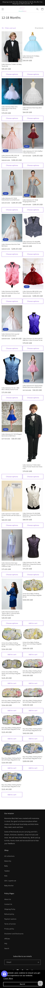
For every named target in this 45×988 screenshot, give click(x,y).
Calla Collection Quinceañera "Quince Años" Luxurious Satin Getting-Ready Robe (11, 613)
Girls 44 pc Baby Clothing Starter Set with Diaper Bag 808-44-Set (32, 701)
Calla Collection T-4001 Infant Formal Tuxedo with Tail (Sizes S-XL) (11, 515)
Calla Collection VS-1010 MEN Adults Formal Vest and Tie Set (32, 242)
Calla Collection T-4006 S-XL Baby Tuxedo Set (12, 65)
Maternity (7, 861)
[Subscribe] (38, 962)
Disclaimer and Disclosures (13, 934)
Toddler (7, 871)
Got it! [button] (22, 984)
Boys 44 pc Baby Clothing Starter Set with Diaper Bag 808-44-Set (32, 757)
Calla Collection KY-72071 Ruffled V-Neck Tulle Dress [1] (32, 152)
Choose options (12, 74)
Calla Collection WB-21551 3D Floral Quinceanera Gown (10, 156)
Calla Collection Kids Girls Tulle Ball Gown (11, 245)
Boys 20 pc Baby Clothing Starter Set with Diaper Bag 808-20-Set (11, 785)
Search (6, 948)
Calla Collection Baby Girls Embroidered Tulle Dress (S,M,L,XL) (9, 108)
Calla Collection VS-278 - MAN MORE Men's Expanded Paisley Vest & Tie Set (32, 564)
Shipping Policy (9, 909)
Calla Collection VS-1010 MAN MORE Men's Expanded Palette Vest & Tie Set (32, 514)
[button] (2, 9)
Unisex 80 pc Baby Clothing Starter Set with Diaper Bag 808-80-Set (32, 595)
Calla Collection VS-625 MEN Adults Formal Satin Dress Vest (11, 292)
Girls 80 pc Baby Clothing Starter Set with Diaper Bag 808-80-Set (32, 671)
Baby (6, 866)
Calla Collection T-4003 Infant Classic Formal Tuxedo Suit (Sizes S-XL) (32, 466)
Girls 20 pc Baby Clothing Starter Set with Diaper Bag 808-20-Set (11, 728)
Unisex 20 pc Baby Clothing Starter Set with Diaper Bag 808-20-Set (11, 673)
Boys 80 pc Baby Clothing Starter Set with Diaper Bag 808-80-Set (32, 729)
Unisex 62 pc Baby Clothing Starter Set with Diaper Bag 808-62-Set (11, 644)
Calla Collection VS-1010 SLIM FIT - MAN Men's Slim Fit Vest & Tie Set (33, 339)
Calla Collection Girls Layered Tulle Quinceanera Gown (10, 335)
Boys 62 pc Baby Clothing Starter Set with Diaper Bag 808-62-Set (11, 759)
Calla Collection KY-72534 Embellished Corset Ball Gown (11, 199)
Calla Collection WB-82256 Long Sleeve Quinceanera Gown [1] (32, 292)
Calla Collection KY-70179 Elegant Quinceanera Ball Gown (12, 435)
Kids (5, 876)
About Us (7, 899)
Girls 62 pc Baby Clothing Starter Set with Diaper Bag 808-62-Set (11, 701)
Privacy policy (9, 929)
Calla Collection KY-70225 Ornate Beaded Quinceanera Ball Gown (32, 386)
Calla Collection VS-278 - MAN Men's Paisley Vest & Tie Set (10, 388)
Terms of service (10, 924)
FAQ (5, 944)
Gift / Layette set (10, 881)
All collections (9, 856)
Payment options (10, 919)
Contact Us (8, 904)
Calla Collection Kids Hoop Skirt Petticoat (32, 108)
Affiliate (7, 939)
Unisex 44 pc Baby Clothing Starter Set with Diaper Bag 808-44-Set (32, 643)
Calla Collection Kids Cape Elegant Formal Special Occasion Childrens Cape (11, 564)
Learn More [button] (8, 978)
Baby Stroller (9, 886)
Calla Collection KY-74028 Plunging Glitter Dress (30, 200)
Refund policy (9, 914)
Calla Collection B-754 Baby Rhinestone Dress (31, 57)
